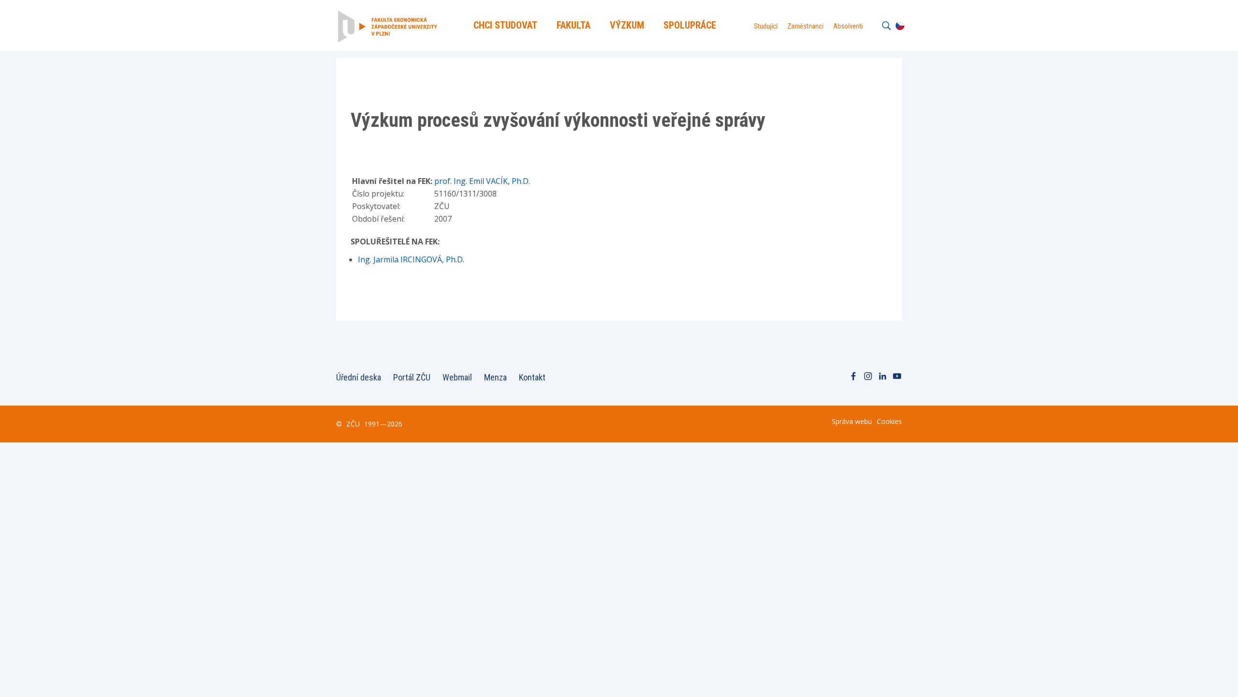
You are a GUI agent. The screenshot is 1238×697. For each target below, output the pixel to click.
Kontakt (532, 377)
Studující (766, 26)
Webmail (457, 377)
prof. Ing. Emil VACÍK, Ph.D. (482, 181)
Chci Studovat (505, 25)
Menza (495, 377)
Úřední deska (358, 377)
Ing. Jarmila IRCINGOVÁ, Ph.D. (411, 259)
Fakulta (573, 25)
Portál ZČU (411, 377)
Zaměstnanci (805, 26)
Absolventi (848, 26)
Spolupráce (689, 25)
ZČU (353, 423)
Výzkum (627, 25)
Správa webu (852, 421)
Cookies (889, 421)
